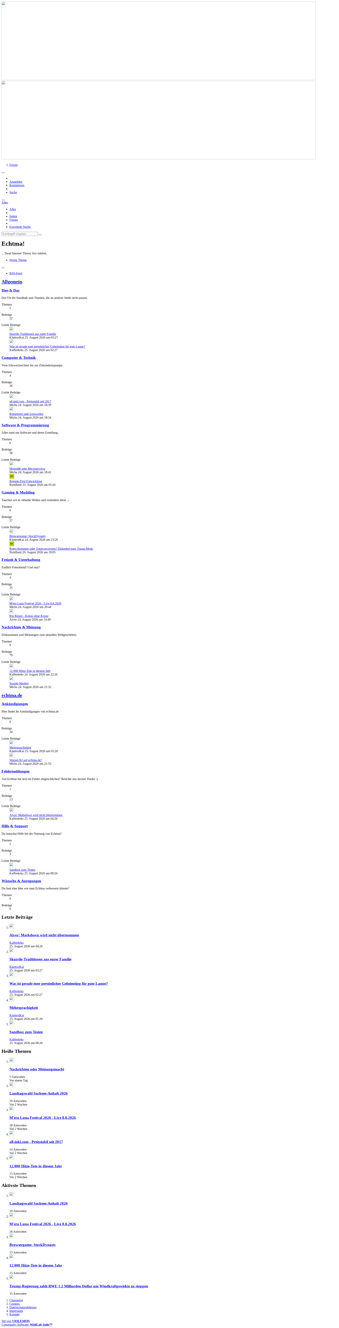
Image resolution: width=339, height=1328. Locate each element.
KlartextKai (16, 966)
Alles (12, 209)
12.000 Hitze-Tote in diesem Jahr (29, 671)
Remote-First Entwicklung (25, 481)
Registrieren (16, 185)
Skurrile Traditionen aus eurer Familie (32, 334)
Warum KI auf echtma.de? (25, 760)
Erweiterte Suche (20, 226)
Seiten (13, 216)
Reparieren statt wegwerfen (26, 414)
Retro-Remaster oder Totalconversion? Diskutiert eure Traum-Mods (51, 548)
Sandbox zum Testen (22, 869)
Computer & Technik (19, 358)
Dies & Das (10, 290)
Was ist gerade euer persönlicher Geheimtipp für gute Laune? (47, 346)
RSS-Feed (15, 273)
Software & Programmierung (25, 425)
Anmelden (15, 181)
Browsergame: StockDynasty (27, 536)
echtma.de (12, 695)
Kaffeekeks (16, 942)
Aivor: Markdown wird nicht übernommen (35, 815)
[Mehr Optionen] (3, 267)
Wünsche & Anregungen (21, 881)
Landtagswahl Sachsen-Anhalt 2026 (38, 1093)
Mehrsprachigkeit (20, 747)
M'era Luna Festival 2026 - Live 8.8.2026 (35, 603)
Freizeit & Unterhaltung (21, 560)
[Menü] (3, 172)
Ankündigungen (15, 704)
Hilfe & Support (15, 826)
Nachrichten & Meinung (21, 627)
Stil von (16, 1321)
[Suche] (3, 200)
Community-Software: (27, 1324)
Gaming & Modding (18, 492)
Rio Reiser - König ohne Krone (28, 616)
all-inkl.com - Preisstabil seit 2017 (30, 401)
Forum (13, 219)
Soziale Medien (19, 683)
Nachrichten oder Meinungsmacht (36, 1069)
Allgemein (12, 281)
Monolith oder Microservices (27, 468)
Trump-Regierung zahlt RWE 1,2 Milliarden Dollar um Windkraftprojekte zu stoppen (78, 1286)
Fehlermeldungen (16, 771)
